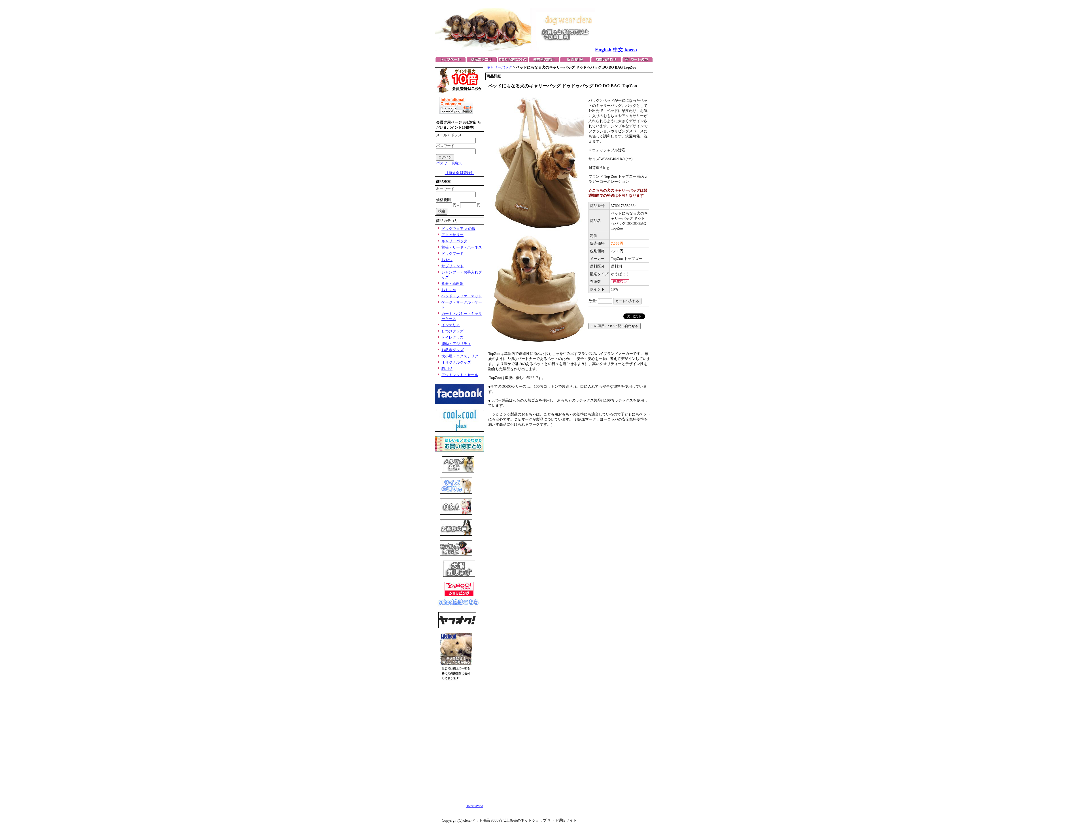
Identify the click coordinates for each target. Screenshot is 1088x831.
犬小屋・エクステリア (459, 356)
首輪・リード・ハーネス (461, 247)
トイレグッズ (452, 337)
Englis (602, 49)
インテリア (450, 325)
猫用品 (446, 368)
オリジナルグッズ (456, 362)
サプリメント (452, 266)
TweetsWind (474, 806)
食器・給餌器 (452, 283)
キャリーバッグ (454, 241)
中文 (618, 49)
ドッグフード (452, 253)
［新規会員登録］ (459, 173)
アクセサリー (452, 235)
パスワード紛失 (449, 163)
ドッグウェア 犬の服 (458, 228)
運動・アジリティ (456, 344)
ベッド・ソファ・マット (461, 296)
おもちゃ (448, 290)
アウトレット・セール (459, 375)
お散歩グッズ (452, 350)
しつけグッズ (452, 331)
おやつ (446, 260)
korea (630, 49)
